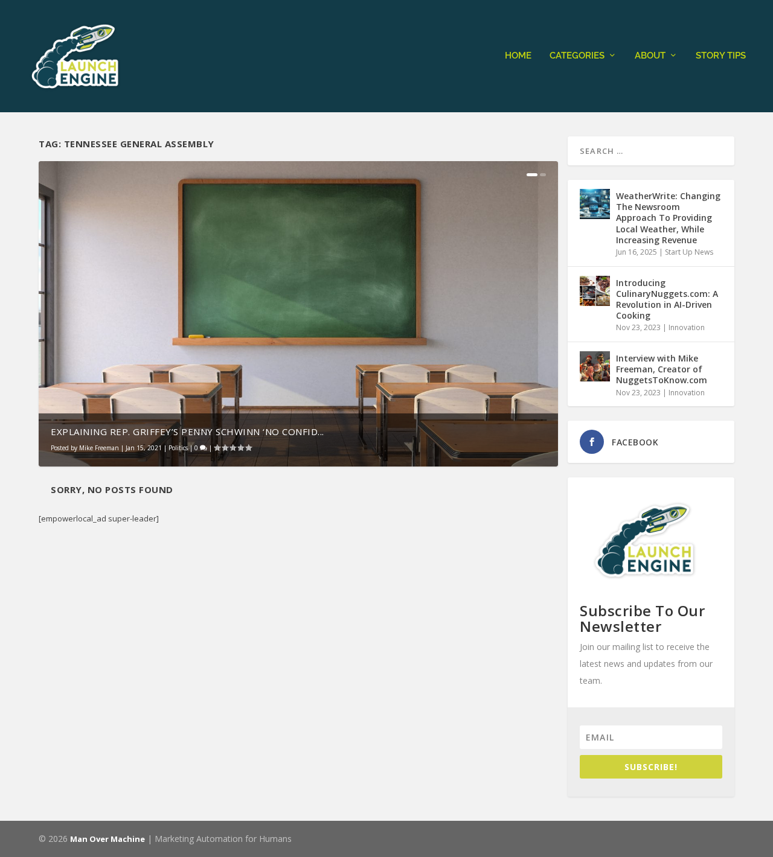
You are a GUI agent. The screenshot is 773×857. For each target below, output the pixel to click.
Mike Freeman (99, 448)
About (650, 56)
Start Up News (689, 252)
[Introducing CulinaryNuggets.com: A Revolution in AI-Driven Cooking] (595, 291)
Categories (577, 56)
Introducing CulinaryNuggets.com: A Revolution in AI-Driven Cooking (667, 299)
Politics (178, 448)
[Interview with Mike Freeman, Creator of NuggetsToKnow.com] (595, 366)
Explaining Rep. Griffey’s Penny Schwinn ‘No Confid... (187, 431)
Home (518, 56)
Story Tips (721, 56)
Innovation (687, 327)
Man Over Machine (107, 838)
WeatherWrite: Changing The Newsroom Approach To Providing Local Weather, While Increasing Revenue (668, 218)
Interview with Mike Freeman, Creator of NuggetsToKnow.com (661, 369)
